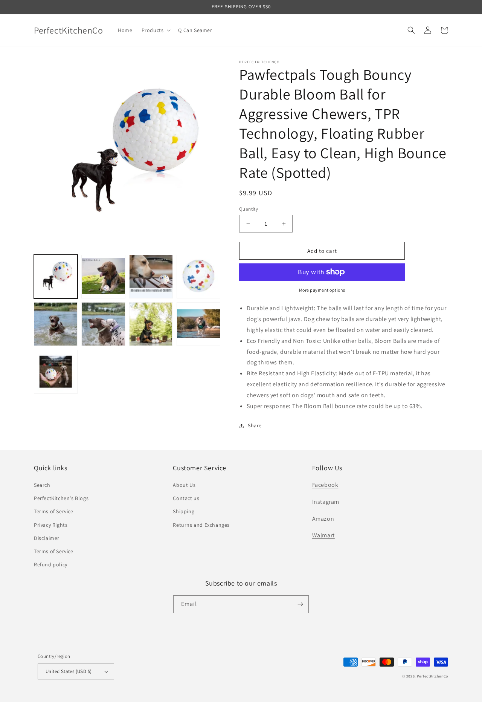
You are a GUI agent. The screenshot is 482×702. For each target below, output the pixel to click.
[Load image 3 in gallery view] (151, 276)
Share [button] (255, 425)
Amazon (323, 519)
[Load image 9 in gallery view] (56, 371)
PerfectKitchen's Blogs (61, 498)
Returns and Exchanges (201, 525)
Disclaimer (46, 538)
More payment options (322, 290)
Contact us (186, 498)
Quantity (248, 209)
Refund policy (50, 564)
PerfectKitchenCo (432, 676)
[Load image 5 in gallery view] (56, 324)
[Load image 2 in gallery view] (103, 276)
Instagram (325, 502)
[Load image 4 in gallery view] (198, 276)
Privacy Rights (50, 525)
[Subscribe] (300, 604)
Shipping (183, 511)
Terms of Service (53, 511)
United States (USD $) (69, 671)
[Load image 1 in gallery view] (56, 276)
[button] (155, 30)
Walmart (323, 535)
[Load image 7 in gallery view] (151, 324)
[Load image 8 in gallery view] (198, 324)
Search (42, 485)
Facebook (325, 485)
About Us (184, 485)
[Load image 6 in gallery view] (103, 324)
